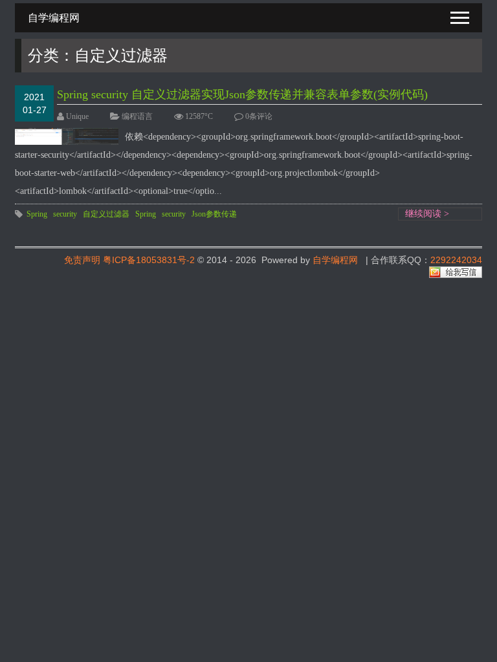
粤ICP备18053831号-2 (149, 260)
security (65, 214)
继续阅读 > (427, 214)
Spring (37, 214)
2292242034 (456, 260)
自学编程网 (335, 260)
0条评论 (258, 116)
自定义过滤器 (106, 214)
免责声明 (82, 260)
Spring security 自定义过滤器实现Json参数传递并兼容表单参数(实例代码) (242, 94)
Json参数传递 (214, 214)
